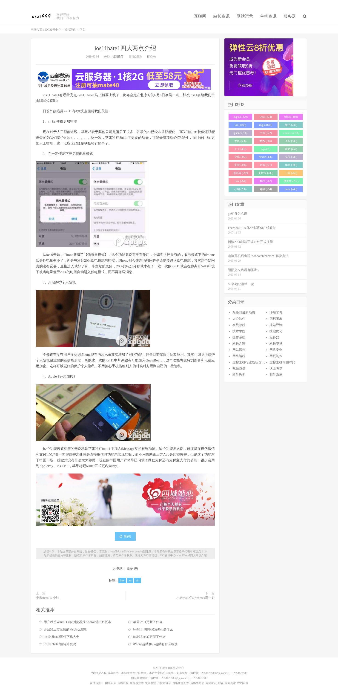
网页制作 (275, 356)
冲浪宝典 (275, 312)
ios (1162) (240, 125)
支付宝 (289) (265, 173)
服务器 (290, 16)
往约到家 (242, 683)
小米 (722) (266, 133)
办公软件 (238, 319)
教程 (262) (266, 181)
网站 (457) (291, 149)
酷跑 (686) (266, 141)
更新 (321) (266, 165)
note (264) (240, 181)
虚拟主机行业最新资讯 (248, 362)
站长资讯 (221, 16)
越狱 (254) (266, 189)
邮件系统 (275, 374)
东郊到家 (230, 683)
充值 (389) (291, 157)
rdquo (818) (265, 125)
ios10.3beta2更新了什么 (149, 636)
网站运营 (245, 16)
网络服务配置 (180, 683)
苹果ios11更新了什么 (147, 622)
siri (137, 580)
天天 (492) (240, 149)
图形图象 (275, 319)
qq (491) (265, 149)
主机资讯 (268, 16)
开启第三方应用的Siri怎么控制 (65, 629)
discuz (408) (265, 157)
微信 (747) (291, 125)
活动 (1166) (291, 116)
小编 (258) (240, 189)
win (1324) (266, 116)
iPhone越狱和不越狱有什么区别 (155, 644)
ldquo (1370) (240, 116)
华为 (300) (291, 165)
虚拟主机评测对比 (282, 362)
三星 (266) (291, 173)
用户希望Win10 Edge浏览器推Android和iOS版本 (77, 622)
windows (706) (291, 133)
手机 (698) (240, 141)
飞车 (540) (291, 141)
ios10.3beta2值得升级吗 (60, 644)
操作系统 (238, 337)
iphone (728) (240, 133)
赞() (127, 536)
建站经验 (275, 325)
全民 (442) (240, 157)
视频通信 (70, 29)
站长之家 (238, 343)
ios (130, 580)
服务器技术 (137, 683)
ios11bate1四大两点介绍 (125, 48)
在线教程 (238, 325)
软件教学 (238, 374)
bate (122, 580)
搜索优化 (275, 331)
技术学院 (238, 331)
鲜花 (220, 683)
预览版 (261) (291, 181)
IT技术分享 (164, 683)
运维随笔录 (197, 683)
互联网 (200, 16)
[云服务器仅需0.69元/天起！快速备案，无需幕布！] (265, 67)
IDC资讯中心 (41, 16)
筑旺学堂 (150, 683)
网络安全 (275, 350)
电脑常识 (211, 683)
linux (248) (291, 189)
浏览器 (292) (240, 173)
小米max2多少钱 (47, 598)
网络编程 (238, 356)
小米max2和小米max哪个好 (195, 598)
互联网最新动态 (243, 312)
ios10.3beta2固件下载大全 (61, 636)
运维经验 (123, 683)
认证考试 (275, 368)
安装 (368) (240, 165)
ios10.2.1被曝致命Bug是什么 (153, 629)
